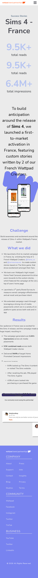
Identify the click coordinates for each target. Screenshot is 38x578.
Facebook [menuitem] (10, 507)
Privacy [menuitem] (22, 482)
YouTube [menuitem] (10, 538)
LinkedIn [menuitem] (10, 550)
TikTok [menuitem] (9, 525)
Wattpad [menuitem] (10, 501)
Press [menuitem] (21, 463)
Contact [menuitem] (9, 476)
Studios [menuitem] (9, 488)
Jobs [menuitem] (21, 469)
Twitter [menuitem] (9, 519)
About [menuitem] (9, 463)
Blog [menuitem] (8, 482)
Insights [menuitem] (22, 476)
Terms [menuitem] (22, 488)
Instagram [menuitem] (10, 513)
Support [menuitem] (9, 469)
